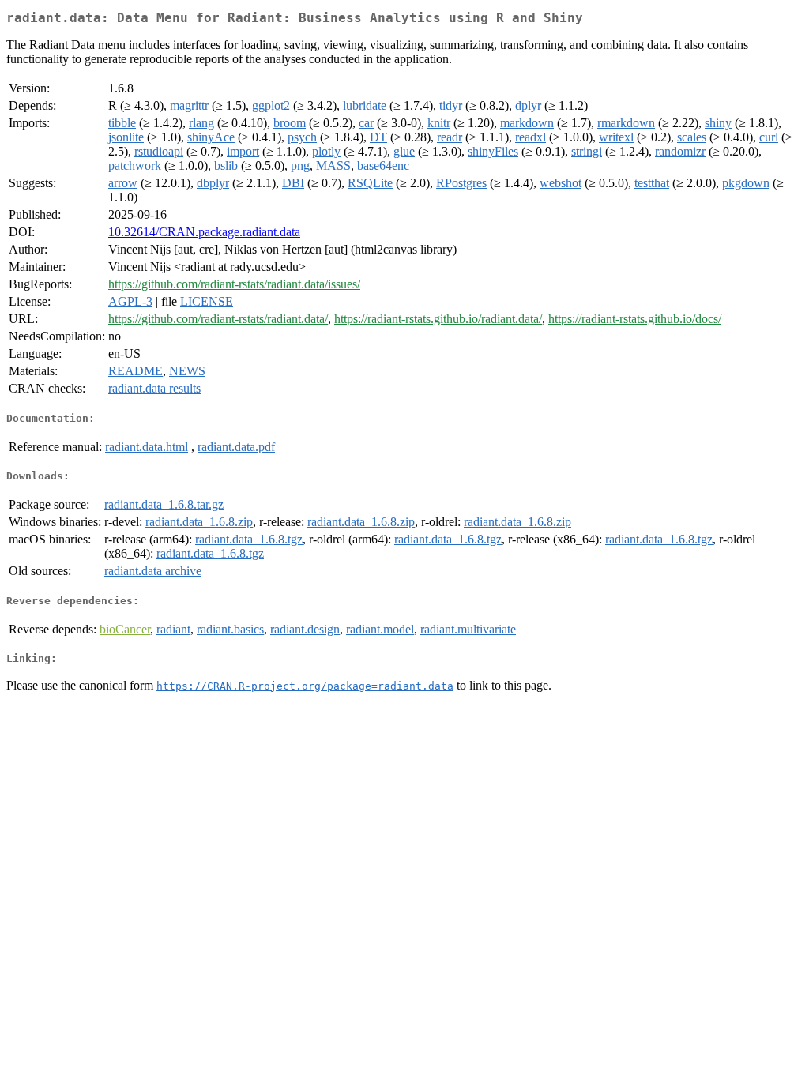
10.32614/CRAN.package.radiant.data (204, 232)
